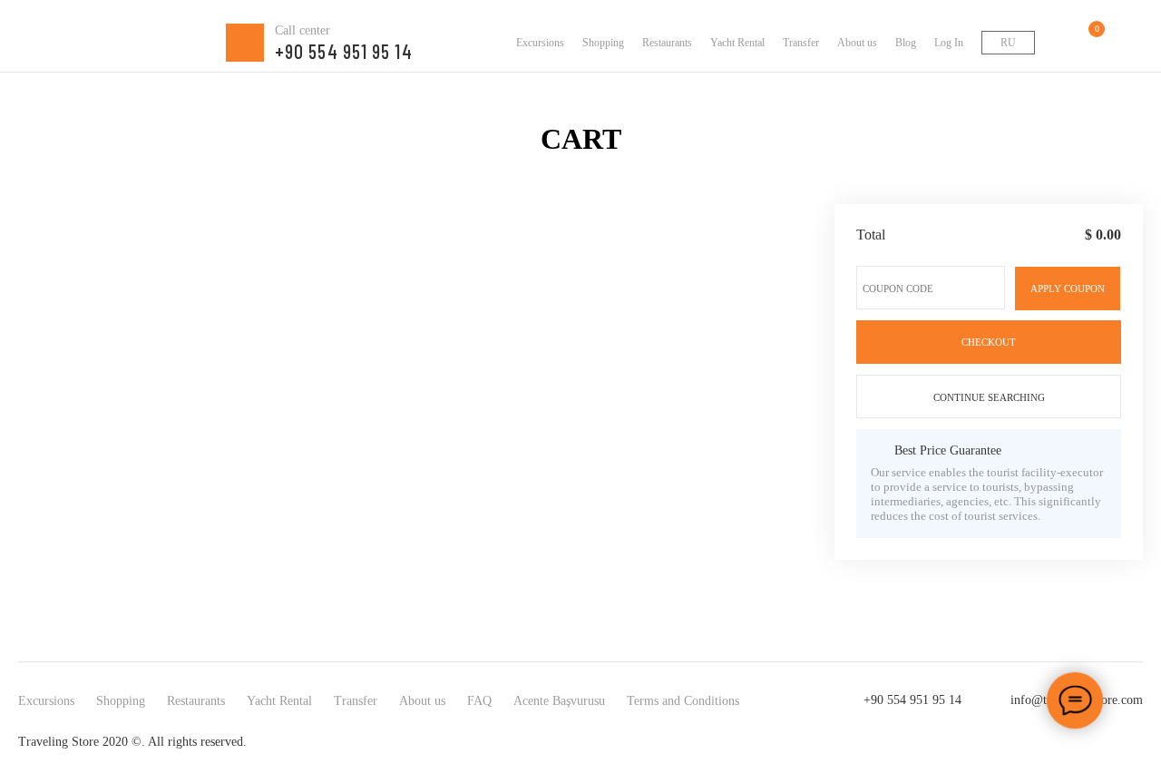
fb (1021, 742)
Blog (905, 42)
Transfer (801, 42)
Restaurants (667, 42)
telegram (1130, 742)
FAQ (479, 701)
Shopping (603, 42)
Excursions (540, 42)
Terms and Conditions (683, 701)
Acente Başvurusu (559, 701)
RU (1008, 42)
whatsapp (1094, 742)
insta (1057, 742)
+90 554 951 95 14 (912, 700)
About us (857, 42)
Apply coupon (1067, 288)
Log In (948, 42)
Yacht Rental (737, 42)
